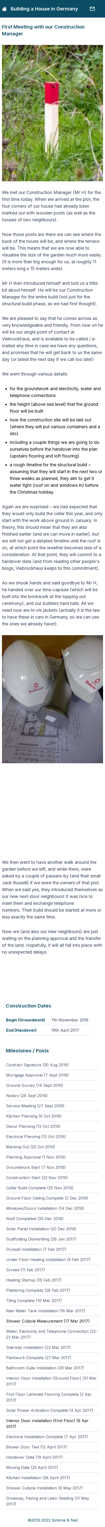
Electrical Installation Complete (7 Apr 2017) (47, 1436)
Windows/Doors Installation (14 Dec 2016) (45, 1208)
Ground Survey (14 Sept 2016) (34, 1085)
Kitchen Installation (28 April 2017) (38, 1477)
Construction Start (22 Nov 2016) (37, 1177)
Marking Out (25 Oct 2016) (30, 1146)
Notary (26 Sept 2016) (27, 1095)
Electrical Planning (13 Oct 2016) (36, 1136)
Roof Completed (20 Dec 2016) (34, 1218)
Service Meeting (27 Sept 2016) (35, 1105)
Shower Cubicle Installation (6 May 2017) (44, 1488)
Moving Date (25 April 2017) (32, 1467)
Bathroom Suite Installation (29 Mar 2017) (45, 1367)
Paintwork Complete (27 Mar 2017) (38, 1357)
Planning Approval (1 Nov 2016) (36, 1157)
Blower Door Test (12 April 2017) (36, 1447)
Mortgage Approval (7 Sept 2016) (37, 1075)
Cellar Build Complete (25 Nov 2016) (40, 1187)
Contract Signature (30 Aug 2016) (37, 1064)
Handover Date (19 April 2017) (34, 1457)
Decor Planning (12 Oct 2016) (33, 1126)
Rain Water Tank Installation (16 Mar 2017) (45, 1310)
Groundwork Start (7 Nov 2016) (36, 1167)
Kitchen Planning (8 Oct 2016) (34, 1116)
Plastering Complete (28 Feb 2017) (38, 1290)
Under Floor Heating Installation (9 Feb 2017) (48, 1259)
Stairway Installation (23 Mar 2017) (38, 1347)
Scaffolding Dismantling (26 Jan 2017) (41, 1239)
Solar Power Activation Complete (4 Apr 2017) (49, 1410)
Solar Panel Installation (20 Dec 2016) (41, 1228)
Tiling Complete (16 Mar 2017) (34, 1300)
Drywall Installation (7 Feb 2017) (36, 1249)
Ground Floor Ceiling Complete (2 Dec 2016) (47, 1198)
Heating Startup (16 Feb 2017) (34, 1280)
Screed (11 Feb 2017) (25, 1269)
